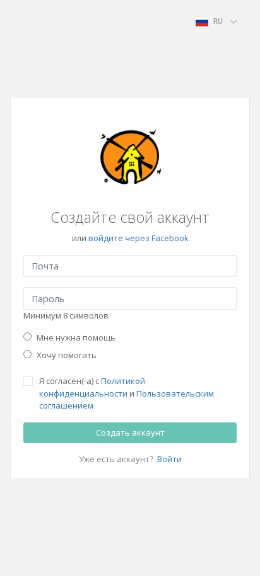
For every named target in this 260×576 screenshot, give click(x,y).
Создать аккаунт (130, 432)
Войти (169, 459)
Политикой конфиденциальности (92, 387)
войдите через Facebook (138, 238)
